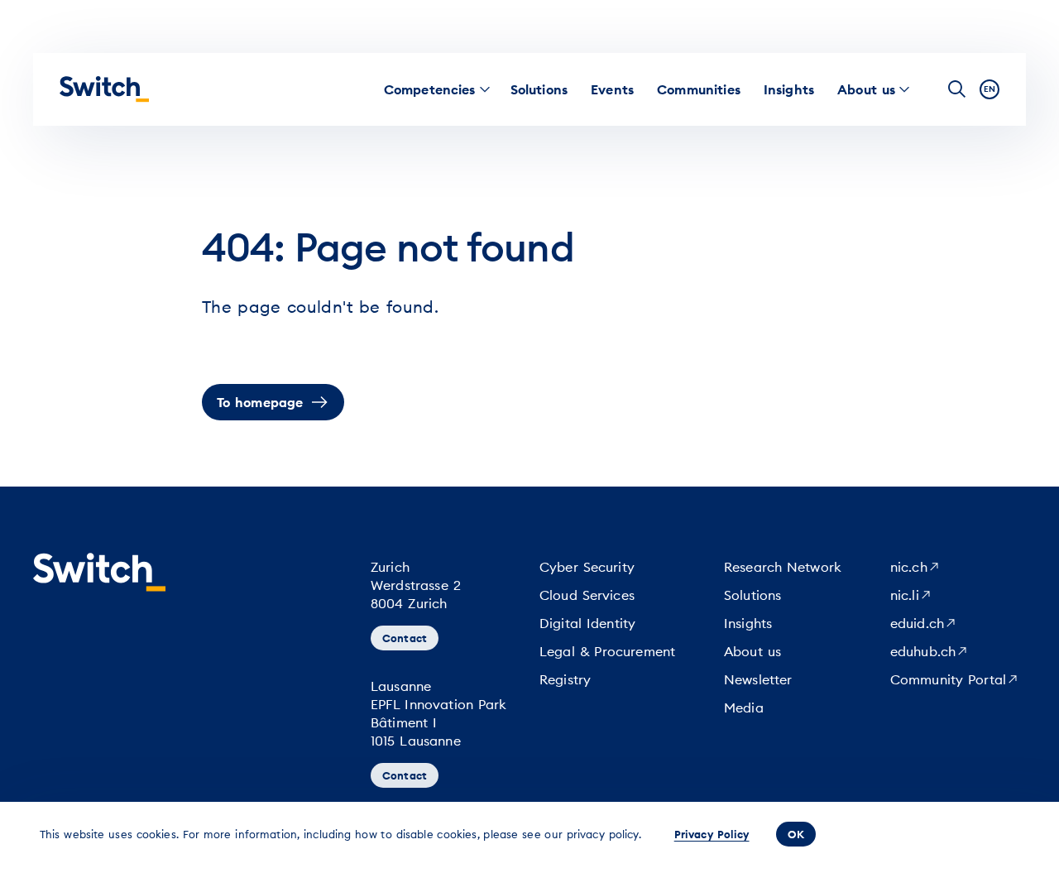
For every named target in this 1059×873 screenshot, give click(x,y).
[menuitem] (430, 89)
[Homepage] (104, 89)
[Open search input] (957, 89)
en (989, 89)
